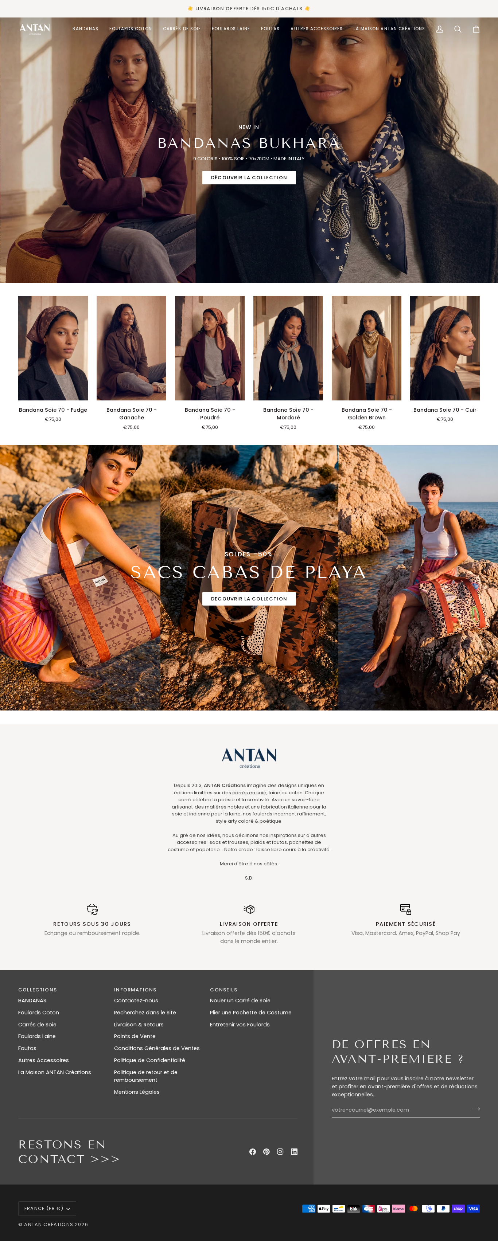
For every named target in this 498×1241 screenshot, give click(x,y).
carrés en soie (249, 792)
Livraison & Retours (139, 1024)
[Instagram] (280, 1151)
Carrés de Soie (37, 1024)
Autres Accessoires (43, 1060)
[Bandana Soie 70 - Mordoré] (288, 348)
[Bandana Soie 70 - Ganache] (131, 348)
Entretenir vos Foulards (240, 1024)
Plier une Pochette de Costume (251, 1012)
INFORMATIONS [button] (135, 989)
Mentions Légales (137, 1092)
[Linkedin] (294, 1151)
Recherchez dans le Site (145, 1012)
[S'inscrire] (474, 1109)
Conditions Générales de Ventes (157, 1048)
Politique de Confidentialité (149, 1060)
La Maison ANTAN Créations (54, 1072)
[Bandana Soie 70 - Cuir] (445, 348)
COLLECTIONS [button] (37, 989)
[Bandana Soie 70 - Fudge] (53, 348)
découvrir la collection (249, 177)
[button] (131, 29)
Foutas (27, 1048)
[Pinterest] (266, 1151)
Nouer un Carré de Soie (240, 1000)
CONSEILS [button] (223, 989)
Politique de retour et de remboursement (146, 1076)
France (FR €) (43, 1208)
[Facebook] (252, 1151)
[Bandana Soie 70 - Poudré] (210, 348)
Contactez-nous (136, 1000)
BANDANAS (32, 1000)
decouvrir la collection (249, 598)
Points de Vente (135, 1036)
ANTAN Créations (48, 1224)
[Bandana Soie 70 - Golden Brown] (366, 348)
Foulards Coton (38, 1012)
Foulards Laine (37, 1036)
